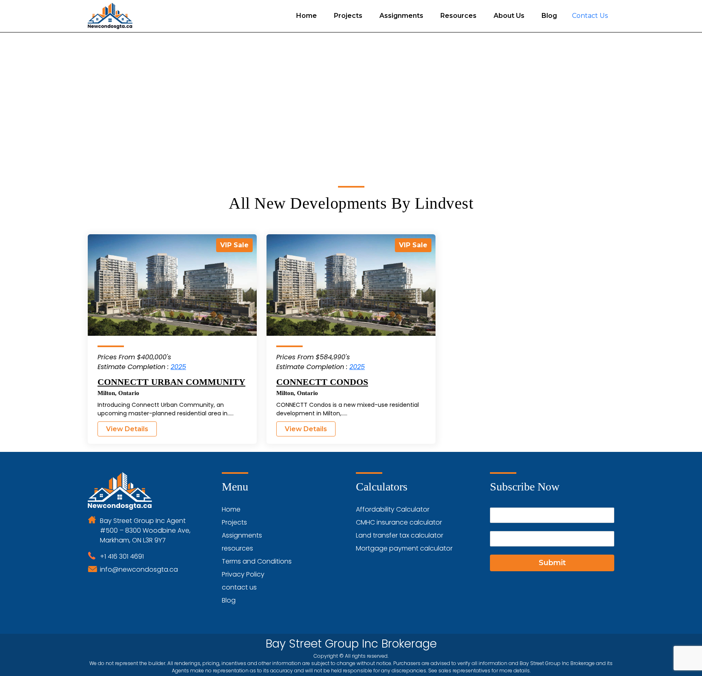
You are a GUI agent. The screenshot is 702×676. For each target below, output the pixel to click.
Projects (348, 15)
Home (306, 15)
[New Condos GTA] (110, 16)
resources (237, 548)
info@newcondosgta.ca (139, 569)
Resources (458, 15)
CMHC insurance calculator (399, 522)
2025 (178, 366)
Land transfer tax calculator (399, 535)
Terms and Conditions (257, 561)
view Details (127, 429)
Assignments (401, 15)
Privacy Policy (243, 574)
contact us (239, 587)
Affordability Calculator (392, 509)
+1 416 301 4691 (122, 556)
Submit (552, 562)
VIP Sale (234, 245)
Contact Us (590, 15)
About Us (509, 15)
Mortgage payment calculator (404, 548)
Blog (549, 15)
